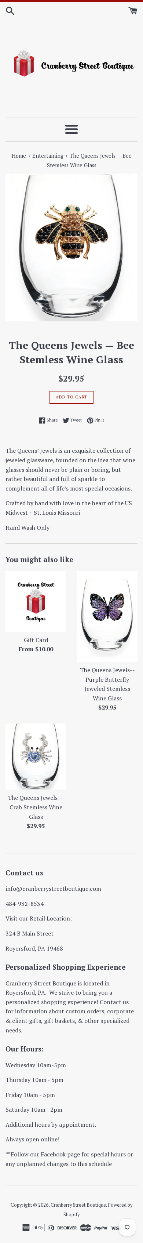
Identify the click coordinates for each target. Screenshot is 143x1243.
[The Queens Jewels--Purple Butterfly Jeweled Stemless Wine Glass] (107, 616)
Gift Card (36, 640)
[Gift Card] (36, 601)
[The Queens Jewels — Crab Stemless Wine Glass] (36, 756)
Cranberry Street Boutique (78, 1205)
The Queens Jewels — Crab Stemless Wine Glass (36, 807)
